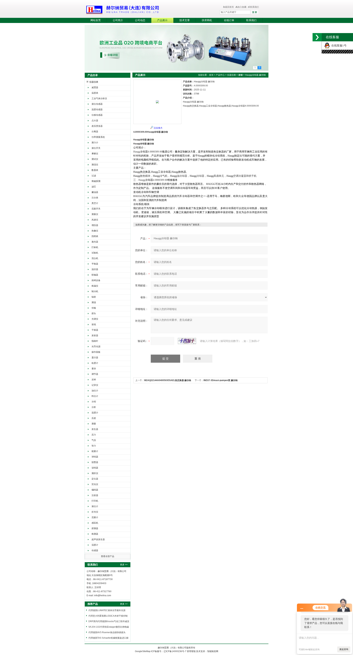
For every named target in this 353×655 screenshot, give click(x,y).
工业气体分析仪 (99, 98)
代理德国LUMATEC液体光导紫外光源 (106, 610)
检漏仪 (95, 286)
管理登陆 (191, 651)
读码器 (95, 467)
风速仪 (95, 219)
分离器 (95, 131)
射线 (94, 324)
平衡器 (95, 264)
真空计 (95, 203)
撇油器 (95, 192)
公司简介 (118, 20)
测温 (94, 302)
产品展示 (162, 20)
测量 (94, 423)
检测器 (95, 534)
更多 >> (124, 564)
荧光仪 (95, 484)
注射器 (95, 495)
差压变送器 (97, 126)
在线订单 (229, 20)
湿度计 (95, 545)
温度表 (95, 93)
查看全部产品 (107, 556)
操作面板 (96, 352)
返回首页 (229, 7)
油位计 (95, 390)
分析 (94, 407)
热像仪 (95, 230)
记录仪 (95, 385)
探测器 (95, 528)
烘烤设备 (96, 280)
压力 (94, 434)
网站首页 (95, 20)
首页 (211, 75)
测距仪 (95, 473)
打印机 (95, 501)
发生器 (95, 429)
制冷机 (95, 291)
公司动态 (140, 20)
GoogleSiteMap (143, 651)
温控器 (95, 269)
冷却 (94, 401)
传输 (94, 308)
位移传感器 (97, 115)
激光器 (95, 242)
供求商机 (207, 20)
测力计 (95, 142)
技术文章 (184, 20)
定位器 (95, 479)
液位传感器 (97, 104)
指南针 (95, 341)
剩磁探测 (96, 181)
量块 (94, 368)
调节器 (95, 374)
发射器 (95, 335)
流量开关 (96, 208)
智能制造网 (212, 651)
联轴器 (95, 275)
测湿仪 (95, 164)
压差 (94, 418)
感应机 (95, 523)
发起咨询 (343, 649)
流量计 (95, 517)
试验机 (95, 253)
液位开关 (96, 148)
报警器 (95, 462)
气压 (94, 440)
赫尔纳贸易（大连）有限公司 (144, 9)
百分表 (95, 197)
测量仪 (95, 214)
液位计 (95, 506)
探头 (94, 313)
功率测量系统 (98, 137)
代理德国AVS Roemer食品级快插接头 (107, 632)
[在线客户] (317, 37)
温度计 (95, 412)
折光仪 (95, 512)
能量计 (95, 451)
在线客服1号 (338, 45)
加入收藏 (242, 7)
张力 (94, 445)
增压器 (95, 225)
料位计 (95, 396)
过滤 (94, 175)
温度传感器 (97, 109)
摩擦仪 (95, 153)
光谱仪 (95, 319)
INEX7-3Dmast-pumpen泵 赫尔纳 (221, 380)
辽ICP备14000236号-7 (175, 651)
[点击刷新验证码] (187, 341)
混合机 (95, 258)
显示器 (95, 357)
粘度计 (95, 363)
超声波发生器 (98, 539)
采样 (94, 379)
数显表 (95, 170)
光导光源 (96, 346)
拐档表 (95, 236)
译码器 (95, 456)
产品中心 (220, 75)
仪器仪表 (93, 82)
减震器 (95, 87)
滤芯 (94, 186)
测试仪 (95, 159)
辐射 (94, 297)
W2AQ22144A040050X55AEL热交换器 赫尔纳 (167, 380)
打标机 (95, 247)
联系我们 (254, 7)
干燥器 (95, 330)
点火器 (95, 120)
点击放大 (158, 128)
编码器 (95, 490)
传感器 (95, 550)
